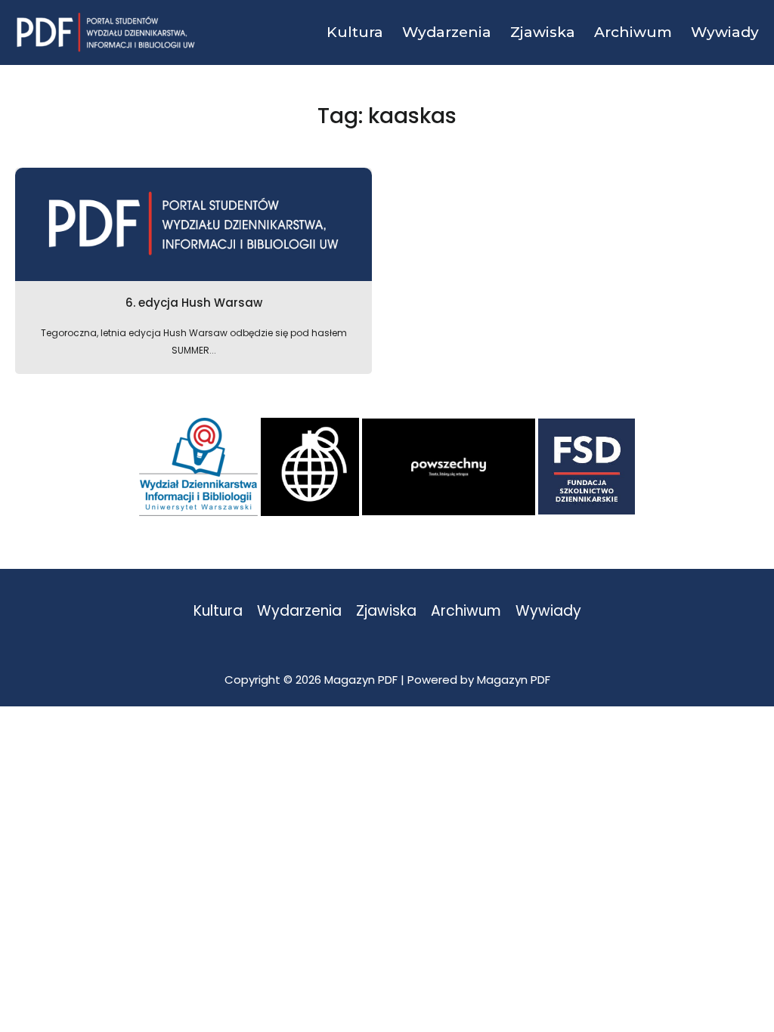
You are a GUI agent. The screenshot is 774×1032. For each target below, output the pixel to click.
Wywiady (548, 611)
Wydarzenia (299, 611)
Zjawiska (386, 611)
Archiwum (466, 611)
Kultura (218, 611)
